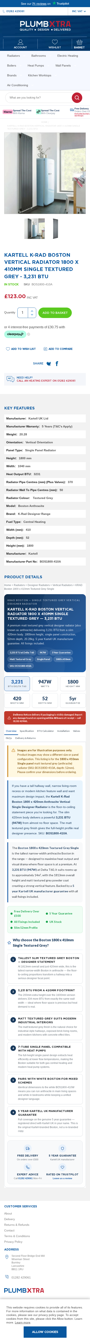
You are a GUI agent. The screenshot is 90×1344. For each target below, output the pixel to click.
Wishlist (55, 47)
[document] (45, 1322)
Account (20, 47)
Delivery (9, 1219)
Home (44, 122)
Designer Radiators (39, 585)
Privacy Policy (13, 1241)
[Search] (77, 97)
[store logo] (45, 26)
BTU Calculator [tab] (45, 731)
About (8, 1213)
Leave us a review (62, 1178)
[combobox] (41, 97)
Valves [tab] (76, 731)
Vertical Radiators (63, 585)
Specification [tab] (27, 731)
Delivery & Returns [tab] (25, 738)
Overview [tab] (11, 731)
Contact (9, 1230)
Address (11, 1249)
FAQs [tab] (9, 738)
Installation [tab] (63, 731)
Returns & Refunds (16, 1224)
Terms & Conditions (17, 1236)
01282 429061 (15, 11)
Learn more (22, 1322)
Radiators (19, 585)
